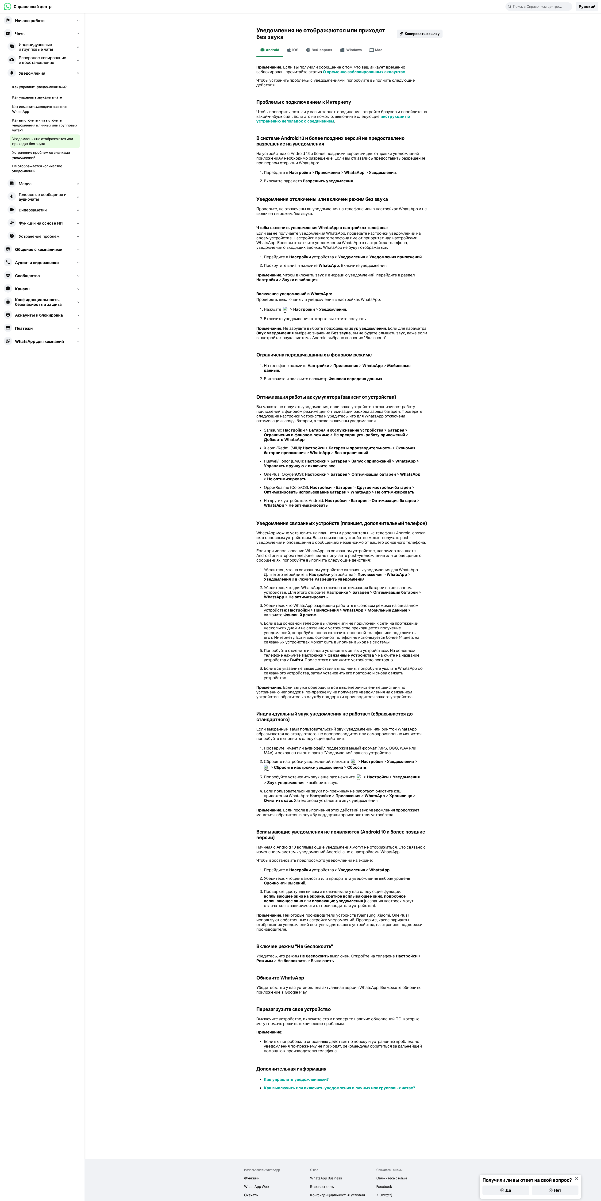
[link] (28, 6)
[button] (587, 6)
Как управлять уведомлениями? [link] (296, 1079)
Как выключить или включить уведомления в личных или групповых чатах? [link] (339, 1087)
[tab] (269, 50)
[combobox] (542, 6)
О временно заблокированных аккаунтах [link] (364, 71)
